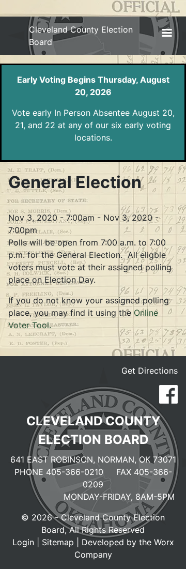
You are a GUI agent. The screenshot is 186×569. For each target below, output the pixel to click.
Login (23, 542)
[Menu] (166, 34)
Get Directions (149, 370)
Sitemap (58, 542)
